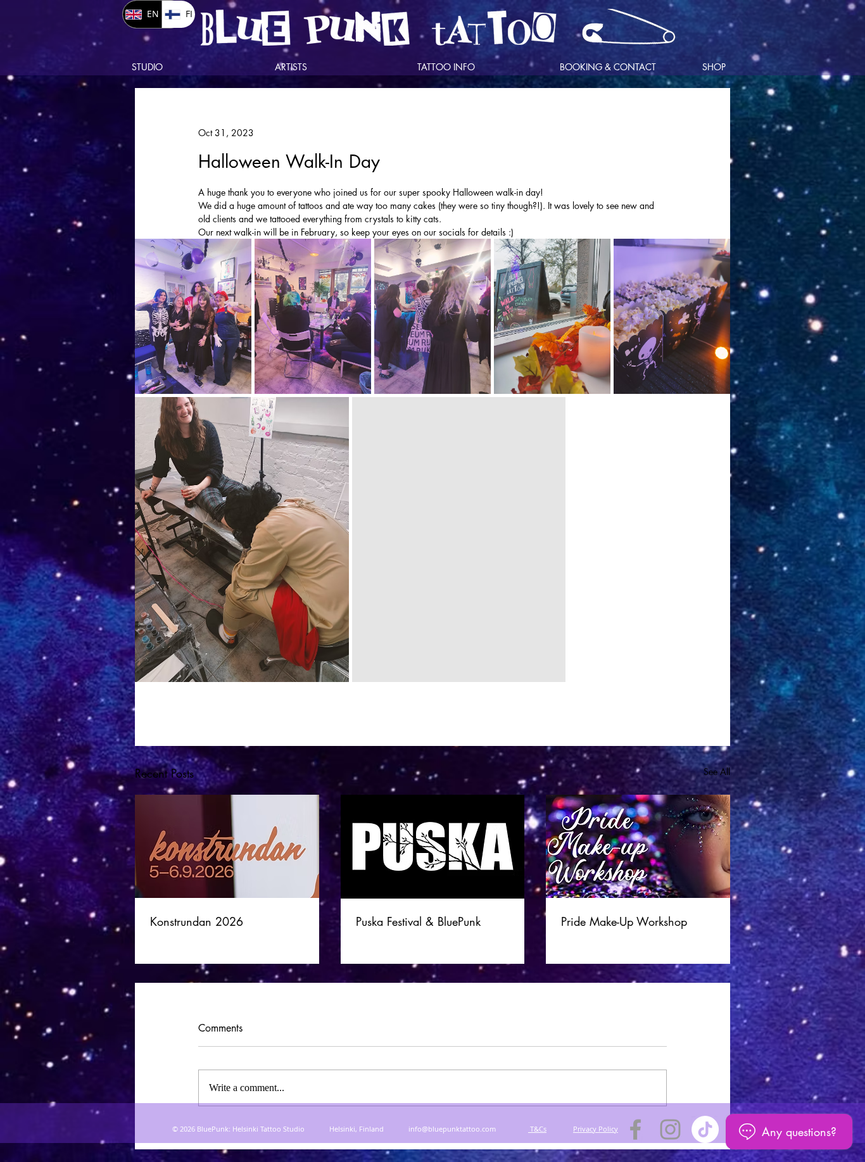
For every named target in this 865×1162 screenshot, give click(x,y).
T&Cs (537, 1129)
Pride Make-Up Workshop (624, 921)
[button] (336, 67)
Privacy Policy (595, 1129)
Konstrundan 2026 (196, 921)
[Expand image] (193, 316)
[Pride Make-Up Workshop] (638, 846)
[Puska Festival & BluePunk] (433, 847)
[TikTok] (705, 1129)
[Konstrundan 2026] (227, 846)
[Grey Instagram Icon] (670, 1129)
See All (717, 772)
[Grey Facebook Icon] (635, 1129)
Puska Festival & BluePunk (418, 921)
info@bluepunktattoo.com (452, 1129)
